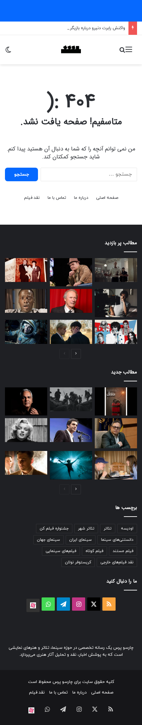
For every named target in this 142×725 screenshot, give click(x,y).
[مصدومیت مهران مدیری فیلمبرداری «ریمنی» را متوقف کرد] (26, 401)
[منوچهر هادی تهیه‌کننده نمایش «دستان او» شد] (71, 430)
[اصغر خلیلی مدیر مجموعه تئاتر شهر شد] (116, 433)
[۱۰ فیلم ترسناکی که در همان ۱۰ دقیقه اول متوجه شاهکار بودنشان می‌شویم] (26, 301)
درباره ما (81, 198)
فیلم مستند (123, 551)
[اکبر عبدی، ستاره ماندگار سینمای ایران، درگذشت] (71, 272)
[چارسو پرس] (71, 50)
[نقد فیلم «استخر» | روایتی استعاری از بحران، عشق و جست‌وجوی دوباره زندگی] (116, 303)
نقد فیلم (32, 198)
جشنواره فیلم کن (54, 528)
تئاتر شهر (86, 528)
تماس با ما (57, 198)
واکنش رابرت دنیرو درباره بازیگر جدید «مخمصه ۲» (81, 28)
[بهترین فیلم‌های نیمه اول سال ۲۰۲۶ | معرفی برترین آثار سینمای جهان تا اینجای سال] (116, 332)
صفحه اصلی (107, 198)
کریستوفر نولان (78, 562)
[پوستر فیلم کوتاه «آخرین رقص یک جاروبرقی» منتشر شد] (116, 401)
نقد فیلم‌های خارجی (116, 562)
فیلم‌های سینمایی (61, 551)
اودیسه (127, 528)
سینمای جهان (48, 539)
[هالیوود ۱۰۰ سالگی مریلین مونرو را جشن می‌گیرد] (26, 430)
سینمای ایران (80, 539)
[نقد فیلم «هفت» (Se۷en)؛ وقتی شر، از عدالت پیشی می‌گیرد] (116, 270)
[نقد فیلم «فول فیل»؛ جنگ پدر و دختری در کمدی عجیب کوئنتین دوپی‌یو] (116, 465)
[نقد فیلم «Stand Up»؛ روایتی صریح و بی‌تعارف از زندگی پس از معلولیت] (71, 465)
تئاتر (108, 528)
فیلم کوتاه (94, 551)
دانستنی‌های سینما (117, 539)
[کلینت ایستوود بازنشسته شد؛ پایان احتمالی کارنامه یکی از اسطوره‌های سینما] (71, 301)
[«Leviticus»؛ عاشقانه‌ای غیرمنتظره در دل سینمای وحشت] (71, 332)
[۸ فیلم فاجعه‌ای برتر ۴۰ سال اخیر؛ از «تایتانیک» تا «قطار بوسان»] (26, 332)
